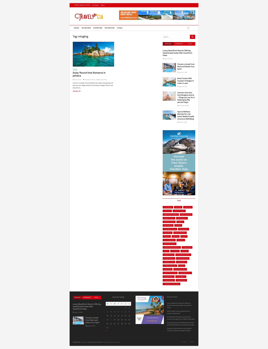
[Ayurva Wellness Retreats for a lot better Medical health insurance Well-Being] (169, 112)
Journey (175, 236)
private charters (169, 258)
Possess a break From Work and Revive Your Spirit (186, 66)
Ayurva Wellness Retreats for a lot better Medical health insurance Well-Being (185, 115)
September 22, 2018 (183, 105)
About (103, 5)
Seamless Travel (169, 262)
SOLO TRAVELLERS (170, 273)
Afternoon (167, 211)
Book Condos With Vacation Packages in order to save (185, 80)
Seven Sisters (182, 262)
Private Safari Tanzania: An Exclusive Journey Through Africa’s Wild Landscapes (181, 318)
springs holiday (168, 276)
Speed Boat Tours (185, 273)
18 (111, 320)
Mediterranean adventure (171, 247)
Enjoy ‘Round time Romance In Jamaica (89, 74)
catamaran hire (182, 218)
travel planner (181, 280)
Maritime (180, 240)
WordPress (100, 342)
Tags (190, 44)
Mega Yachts (187, 247)
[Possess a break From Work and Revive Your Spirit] (169, 64)
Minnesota (175, 251)
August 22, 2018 (182, 72)
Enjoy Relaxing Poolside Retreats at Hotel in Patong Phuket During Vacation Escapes (181, 324)
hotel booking (183, 229)
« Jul (105, 331)
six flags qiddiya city (170, 265)
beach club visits (186, 214)
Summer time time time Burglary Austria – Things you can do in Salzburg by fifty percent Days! (186, 97)
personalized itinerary (183, 254)
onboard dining (168, 254)
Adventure (97, 28)
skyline (182, 265)
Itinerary (166, 236)
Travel (76, 28)
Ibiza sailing (167, 232)
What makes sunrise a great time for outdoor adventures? (178, 312)
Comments (179, 44)
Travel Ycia (76, 342)
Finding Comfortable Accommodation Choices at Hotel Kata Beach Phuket (179, 329)
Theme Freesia (92, 342)
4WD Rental (168, 207)
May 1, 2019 (77, 79)
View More (78, 91)
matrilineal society (169, 243)
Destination (110, 28)
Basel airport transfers (170, 214)
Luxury (184, 236)
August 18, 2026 (168, 58)
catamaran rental (169, 222)
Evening (178, 225)
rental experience (183, 258)
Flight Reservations (170, 229)
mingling (98, 79)
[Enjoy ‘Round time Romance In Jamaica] (93, 54)
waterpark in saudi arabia (171, 284)
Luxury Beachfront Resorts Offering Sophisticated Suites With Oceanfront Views (177, 53)
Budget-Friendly (169, 218)
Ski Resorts (86, 28)
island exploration (180, 232)
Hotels (119, 28)
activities (178, 207)
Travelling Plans (168, 280)
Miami (166, 251)
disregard (87, 79)
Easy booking (168, 225)
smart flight (167, 269)
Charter (180, 222)
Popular (168, 44)
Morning (184, 251)
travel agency (181, 276)
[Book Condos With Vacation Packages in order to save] (169, 78)
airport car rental (179, 211)
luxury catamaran (169, 240)
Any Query (95, 5)
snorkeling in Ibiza (180, 269)
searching (104, 79)
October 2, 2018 (182, 122)
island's (93, 79)
